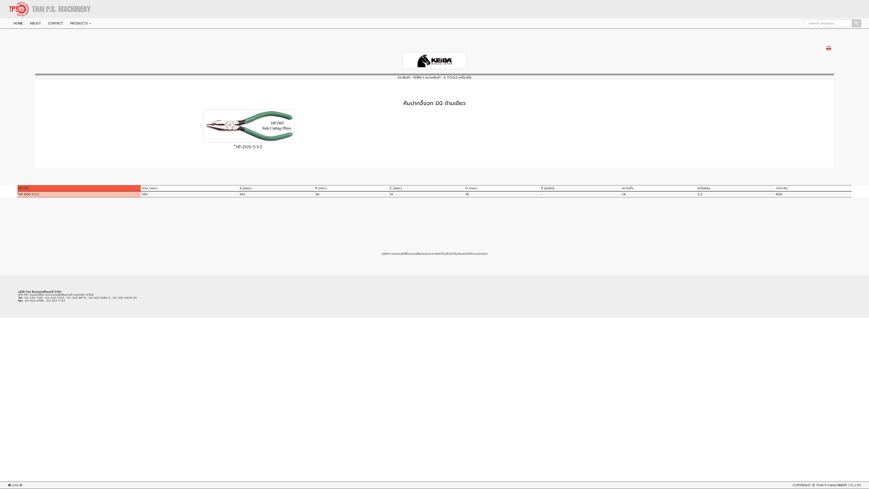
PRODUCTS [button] (79, 23)
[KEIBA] (434, 60)
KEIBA (417, 77)
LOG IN (16, 485)
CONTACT (55, 23)
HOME (18, 23)
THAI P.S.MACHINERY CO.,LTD (838, 485)
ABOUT (35, 23)
